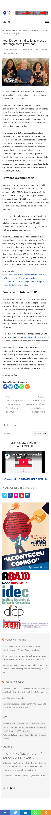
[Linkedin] (16, 386)
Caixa (43, 723)
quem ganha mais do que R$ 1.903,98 (27, 337)
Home (5, 30)
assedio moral (9, 723)
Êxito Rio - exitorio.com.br (13, 698)
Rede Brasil (27, 731)
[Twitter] (10, 386)
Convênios (18, 775)
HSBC (5, 731)
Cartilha (6, 727)
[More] (27, 386)
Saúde (42, 775)
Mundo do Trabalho (15, 639)
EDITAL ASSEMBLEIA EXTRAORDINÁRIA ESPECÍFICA (24, 479)
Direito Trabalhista (27, 727)
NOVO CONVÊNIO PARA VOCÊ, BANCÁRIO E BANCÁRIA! (22, 755)
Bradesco (35, 723)
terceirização (40, 735)
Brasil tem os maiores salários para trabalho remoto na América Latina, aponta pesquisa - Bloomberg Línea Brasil (25, 668)
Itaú (11, 731)
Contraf (14, 727)
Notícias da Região (15, 681)
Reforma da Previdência (13, 735)
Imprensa (13, 30)
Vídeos (6, 738)
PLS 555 (17, 731)
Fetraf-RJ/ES (41, 727)
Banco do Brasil (22, 723)
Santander (29, 735)
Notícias (14, 53)
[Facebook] (5, 386)
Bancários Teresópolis (35, 49)
